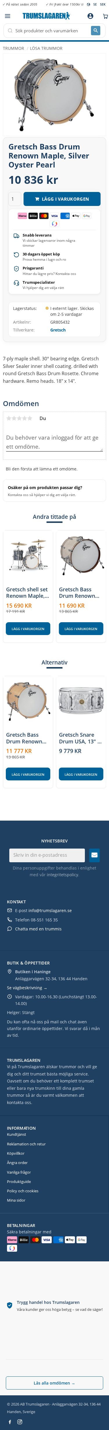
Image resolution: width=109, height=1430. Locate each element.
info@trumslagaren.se (50, 910)
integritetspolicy (62, 874)
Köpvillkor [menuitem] (15, 1153)
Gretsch (58, 330)
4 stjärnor (24, 418)
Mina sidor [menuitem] (16, 1200)
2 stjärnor (14, 418)
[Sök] (95, 30)
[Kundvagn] (104, 16)
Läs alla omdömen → (54, 1383)
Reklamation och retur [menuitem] (26, 1144)
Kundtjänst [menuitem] (16, 1134)
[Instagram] (20, 1422)
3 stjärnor (19, 418)
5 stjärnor (29, 418)
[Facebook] (10, 1422)
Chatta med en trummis (38, 929)
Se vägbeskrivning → (27, 987)
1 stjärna (8, 418)
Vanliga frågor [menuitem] (19, 1172)
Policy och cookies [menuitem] (22, 1190)
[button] (7, 16)
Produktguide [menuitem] (19, 1181)
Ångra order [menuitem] (17, 1162)
